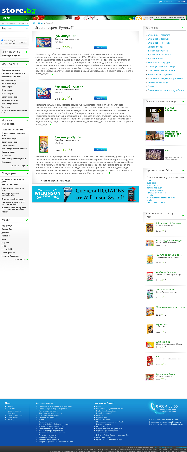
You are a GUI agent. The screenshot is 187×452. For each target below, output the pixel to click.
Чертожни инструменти (160, 74)
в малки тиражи (52, 433)
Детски (45, 422)
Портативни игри (9, 100)
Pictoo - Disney (102, 426)
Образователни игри (11, 76)
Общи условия (159, 447)
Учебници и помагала (159, 34)
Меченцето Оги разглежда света (161, 198)
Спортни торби (155, 46)
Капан (98, 406)
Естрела (5, 242)
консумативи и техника (50, 413)
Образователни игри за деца (12, 180)
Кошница (11, 413)
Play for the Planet (103, 420)
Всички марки (20, 259)
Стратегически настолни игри (13, 134)
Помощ (10, 420)
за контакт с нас (170, 420)
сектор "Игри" (165, 170)
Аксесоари (6, 155)
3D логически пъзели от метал (12, 189)
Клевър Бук (6, 229)
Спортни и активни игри (13, 73)
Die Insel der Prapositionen (106, 411)
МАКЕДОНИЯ (152, 185)
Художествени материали (49, 415)
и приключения (49, 435)
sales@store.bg (174, 422)
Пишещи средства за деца (161, 66)
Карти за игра (7, 145)
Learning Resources (10, 256)
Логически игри (9, 83)
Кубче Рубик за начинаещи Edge (109, 439)
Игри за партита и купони (13, 158)
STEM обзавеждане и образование (52, 426)
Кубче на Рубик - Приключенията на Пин (112, 435)
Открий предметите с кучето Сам (109, 428)
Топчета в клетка (102, 433)
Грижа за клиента (165, 2)
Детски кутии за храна (159, 54)
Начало (10, 406)
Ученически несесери (159, 42)
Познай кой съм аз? (104, 413)
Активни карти (8, 80)
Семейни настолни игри (12, 130)
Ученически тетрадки (159, 62)
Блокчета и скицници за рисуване (165, 78)
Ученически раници (158, 38)
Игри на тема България (12, 199)
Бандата (99, 415)
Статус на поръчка (15, 415)
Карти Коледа (101, 417)
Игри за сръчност (9, 103)
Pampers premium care (156, 193)
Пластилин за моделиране (161, 70)
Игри (6, 17)
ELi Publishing (7, 249)
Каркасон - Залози (103, 437)
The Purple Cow (8, 252)
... (51, 73)
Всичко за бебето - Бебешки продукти (54, 424)
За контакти (180, 2)
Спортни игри (8, 152)
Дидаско (5, 232)
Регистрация (13, 417)
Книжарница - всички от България (55, 406)
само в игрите (9, 43)
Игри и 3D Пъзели (9, 185)
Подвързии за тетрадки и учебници (166, 90)
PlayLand (5, 236)
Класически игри (9, 97)
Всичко (51, 430)
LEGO (3, 246)
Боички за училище (158, 82)
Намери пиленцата (103, 424)
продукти (48, 417)
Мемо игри (6, 87)
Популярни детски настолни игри (10, 194)
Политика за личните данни (176, 447)
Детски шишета (156, 58)
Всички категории (19, 166)
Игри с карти (7, 93)
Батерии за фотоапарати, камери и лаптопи (56, 441)
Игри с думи (7, 90)
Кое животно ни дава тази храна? (109, 409)
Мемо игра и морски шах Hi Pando (110, 422)
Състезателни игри (10, 70)
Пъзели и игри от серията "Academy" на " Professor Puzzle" (13, 209)
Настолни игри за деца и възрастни (53, 409)
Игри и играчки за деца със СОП (14, 111)
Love (149, 180)
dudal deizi (151, 183)
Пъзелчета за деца (155, 190)
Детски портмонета (158, 50)
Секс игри (6, 162)
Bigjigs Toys (6, 225)
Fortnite (150, 195)
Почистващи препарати (48, 411)
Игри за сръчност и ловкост (14, 148)
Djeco (3, 239)
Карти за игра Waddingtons (107, 430)
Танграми (5, 107)
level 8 (149, 200)
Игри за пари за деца (156, 203)
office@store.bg (176, 424)
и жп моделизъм (51, 428)
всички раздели (10, 41)
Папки (151, 86)
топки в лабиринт (154, 188)
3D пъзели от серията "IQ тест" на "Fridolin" (13, 203)
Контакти (11, 409)
